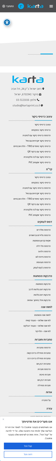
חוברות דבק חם (44, 379)
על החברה (46, 400)
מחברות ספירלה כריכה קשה (39, 352)
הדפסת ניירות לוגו (43, 256)
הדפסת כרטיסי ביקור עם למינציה (37, 135)
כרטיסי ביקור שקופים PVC (40, 162)
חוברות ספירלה (44, 385)
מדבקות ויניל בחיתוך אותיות (39, 300)
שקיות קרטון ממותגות (42, 240)
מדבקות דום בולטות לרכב (40, 289)
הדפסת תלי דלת (43, 245)
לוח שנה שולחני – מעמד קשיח (38, 320)
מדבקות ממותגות (43, 283)
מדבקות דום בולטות (42, 294)
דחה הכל (28, 454)
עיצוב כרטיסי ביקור (43, 124)
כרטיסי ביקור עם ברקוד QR (39, 151)
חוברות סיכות (45, 374)
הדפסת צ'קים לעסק (42, 267)
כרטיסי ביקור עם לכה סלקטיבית (37, 156)
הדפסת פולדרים (44, 229)
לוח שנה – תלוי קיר (43, 331)
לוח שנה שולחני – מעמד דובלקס (37, 325)
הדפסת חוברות (44, 369)
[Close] (3, 419)
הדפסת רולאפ (44, 251)
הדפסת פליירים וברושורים (40, 235)
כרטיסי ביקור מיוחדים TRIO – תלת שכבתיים (32, 146)
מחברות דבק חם (44, 363)
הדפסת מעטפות (43, 262)
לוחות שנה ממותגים (42, 314)
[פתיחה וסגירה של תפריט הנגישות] (7, 22)
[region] (28, 439)
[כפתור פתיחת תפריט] (51, 6)
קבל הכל (28, 446)
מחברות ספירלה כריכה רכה (39, 358)
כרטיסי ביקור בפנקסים (41, 129)
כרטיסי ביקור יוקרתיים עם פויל (38, 140)
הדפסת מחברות (44, 347)
